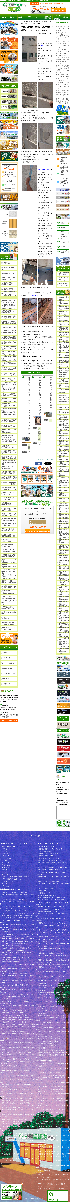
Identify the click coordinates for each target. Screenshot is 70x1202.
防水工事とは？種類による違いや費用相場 (9, 566)
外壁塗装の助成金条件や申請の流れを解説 (64, 308)
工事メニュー (30, 17)
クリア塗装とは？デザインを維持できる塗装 (9, 364)
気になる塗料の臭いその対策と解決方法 (64, 360)
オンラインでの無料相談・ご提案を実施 (64, 298)
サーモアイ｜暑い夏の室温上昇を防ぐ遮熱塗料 (50, 1073)
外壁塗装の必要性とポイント (45, 890)
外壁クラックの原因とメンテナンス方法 (8, 379)
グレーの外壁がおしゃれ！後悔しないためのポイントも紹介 (18, 1133)
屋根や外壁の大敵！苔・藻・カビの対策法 (64, 526)
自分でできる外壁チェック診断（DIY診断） (13, 950)
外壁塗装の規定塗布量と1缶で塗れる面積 (64, 516)
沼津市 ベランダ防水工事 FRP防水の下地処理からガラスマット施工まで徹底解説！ (62, 77)
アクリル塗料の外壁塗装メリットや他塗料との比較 (9, 348)
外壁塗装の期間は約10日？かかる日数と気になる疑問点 (17, 918)
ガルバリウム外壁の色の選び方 (64, 391)
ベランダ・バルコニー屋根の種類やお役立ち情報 (9, 561)
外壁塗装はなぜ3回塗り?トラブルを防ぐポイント (9, 420)
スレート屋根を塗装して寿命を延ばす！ (48, 1041)
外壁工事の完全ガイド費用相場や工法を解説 (8, 301)
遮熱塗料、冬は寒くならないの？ (47, 1144)
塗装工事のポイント (8, 273)
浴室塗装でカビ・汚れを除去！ (8, 540)
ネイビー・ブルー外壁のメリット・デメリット (64, 588)
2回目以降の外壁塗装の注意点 (64, 396)
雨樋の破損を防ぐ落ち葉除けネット (7, 467)
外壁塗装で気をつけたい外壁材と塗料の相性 (9, 623)
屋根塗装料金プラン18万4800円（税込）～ (49, 860)
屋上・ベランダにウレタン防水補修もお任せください (9, 576)
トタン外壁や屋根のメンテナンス (8, 498)
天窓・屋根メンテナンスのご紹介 (8, 446)
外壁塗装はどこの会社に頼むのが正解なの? (13, 1031)
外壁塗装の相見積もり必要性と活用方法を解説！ (64, 324)
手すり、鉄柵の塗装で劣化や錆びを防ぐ (8, 529)
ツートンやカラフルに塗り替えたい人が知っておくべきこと (64, 182)
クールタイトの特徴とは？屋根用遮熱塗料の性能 (64, 640)
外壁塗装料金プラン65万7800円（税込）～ (49, 858)
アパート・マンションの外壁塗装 (47, 1045)
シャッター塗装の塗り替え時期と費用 (8, 545)
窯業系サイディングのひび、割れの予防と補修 (64, 469)
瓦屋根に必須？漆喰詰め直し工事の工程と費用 (50, 953)
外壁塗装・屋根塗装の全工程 (45, 856)
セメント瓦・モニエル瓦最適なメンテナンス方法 (9, 514)
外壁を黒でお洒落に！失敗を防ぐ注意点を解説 (64, 599)
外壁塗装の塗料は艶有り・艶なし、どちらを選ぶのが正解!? (54, 1154)
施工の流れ (39, 17)
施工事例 (13, 17)
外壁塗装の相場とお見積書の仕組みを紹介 (64, 329)
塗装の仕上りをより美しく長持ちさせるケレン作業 (9, 400)
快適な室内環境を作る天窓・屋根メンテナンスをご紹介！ (53, 981)
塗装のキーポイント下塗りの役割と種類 (64, 407)
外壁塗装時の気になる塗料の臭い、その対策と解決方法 (17, 936)
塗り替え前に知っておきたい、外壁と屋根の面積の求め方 (17, 1052)
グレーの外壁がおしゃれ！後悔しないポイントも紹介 (64, 594)
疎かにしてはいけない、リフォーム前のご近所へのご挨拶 (17, 934)
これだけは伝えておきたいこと (10, 856)
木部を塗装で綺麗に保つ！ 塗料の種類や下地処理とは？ (17, 1103)
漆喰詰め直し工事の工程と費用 (64, 500)
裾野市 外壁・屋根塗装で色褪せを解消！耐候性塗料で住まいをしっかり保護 (62, 61)
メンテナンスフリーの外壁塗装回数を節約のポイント (64, 381)
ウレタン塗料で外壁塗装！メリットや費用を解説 (8, 353)
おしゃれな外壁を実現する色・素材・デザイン (64, 583)
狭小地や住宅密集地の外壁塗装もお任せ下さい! (9, 488)
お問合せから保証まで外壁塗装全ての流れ (49, 853)
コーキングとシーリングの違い (9, 602)
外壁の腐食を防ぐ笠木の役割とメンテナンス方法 (9, 452)
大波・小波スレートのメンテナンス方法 (8, 628)
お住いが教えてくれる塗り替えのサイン (8, 278)
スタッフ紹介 (6, 658)
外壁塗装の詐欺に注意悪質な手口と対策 (64, 344)
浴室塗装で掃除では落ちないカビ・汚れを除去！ (51, 1015)
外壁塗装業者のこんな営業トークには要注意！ (64, 453)
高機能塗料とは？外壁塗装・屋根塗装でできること (9, 405)
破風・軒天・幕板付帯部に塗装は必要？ (8, 426)
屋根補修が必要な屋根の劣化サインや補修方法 (9, 472)
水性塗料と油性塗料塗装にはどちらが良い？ (64, 484)
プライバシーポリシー (8, 673)
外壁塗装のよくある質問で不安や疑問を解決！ (64, 303)
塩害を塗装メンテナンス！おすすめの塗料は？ (8, 592)
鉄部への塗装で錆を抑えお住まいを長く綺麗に (9, 519)
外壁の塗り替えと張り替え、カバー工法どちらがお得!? (17, 957)
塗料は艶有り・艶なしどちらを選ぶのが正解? (64, 479)
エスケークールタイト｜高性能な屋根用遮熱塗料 (51, 1089)
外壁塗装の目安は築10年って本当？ (7, 283)
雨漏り (42, 45)
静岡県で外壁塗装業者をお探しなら (11, 879)
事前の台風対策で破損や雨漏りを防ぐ (64, 557)
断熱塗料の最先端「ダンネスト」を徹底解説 (64, 552)
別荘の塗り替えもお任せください (64, 284)
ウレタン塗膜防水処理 (34, 295)
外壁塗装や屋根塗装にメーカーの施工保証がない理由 (64, 427)
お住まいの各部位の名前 (9, 327)
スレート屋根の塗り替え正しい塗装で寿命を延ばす (9, 478)
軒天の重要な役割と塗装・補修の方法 (8, 436)
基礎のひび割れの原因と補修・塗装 (64, 567)
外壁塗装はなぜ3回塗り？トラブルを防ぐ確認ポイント (16, 1015)
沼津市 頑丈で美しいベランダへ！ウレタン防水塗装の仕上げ (62, 28)
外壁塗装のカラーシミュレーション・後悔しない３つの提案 (18, 913)
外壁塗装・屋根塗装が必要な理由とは (12, 945)
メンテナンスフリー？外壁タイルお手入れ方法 (64, 490)
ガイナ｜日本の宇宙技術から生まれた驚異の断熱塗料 (52, 1110)
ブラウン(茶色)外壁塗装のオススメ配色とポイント (64, 614)
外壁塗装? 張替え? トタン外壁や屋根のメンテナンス (52, 937)
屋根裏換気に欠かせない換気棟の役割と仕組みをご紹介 (17, 1098)
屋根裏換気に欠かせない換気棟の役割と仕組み (9, 587)
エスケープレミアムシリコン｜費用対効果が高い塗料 (52, 1087)
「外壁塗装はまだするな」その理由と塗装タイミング (9, 294)
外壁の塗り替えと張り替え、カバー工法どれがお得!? (64, 370)
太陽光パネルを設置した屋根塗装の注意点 (64, 531)
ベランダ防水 (9, 107)
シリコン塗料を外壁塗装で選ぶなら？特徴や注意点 (9, 358)
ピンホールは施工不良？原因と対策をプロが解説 (9, 394)
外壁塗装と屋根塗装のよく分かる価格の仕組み (50, 849)
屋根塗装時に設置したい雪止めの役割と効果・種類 (9, 462)
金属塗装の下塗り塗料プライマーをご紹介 (64, 412)
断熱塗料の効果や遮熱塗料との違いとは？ (64, 547)
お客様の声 (22, 17)
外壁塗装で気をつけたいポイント (9, 415)
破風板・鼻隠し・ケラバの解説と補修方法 (9, 431)
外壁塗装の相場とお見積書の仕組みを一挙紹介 (50, 869)
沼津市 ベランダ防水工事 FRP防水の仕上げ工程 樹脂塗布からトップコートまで (62, 69)
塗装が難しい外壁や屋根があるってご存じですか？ (64, 464)
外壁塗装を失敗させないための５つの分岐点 (14, 911)
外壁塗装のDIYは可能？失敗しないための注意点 (64, 459)
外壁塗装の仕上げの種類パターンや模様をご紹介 (64, 630)
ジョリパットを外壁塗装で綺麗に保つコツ (64, 505)
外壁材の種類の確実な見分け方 (63, 375)
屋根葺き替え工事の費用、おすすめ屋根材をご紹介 (51, 897)
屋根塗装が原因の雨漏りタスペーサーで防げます (9, 483)
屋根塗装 (9, 96)
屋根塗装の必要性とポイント (45, 893)
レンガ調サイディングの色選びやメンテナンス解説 (9, 384)
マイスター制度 (6, 862)
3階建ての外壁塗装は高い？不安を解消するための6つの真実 (18, 938)
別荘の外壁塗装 (42, 1048)
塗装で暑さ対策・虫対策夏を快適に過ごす (9, 368)
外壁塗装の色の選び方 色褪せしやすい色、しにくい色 (16, 899)
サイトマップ (6, 684)
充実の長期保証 (6, 865)
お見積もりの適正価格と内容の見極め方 (64, 339)
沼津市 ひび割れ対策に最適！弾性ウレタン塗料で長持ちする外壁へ (62, 101)
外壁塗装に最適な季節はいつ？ (9, 342)
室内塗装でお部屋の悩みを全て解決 (47, 911)
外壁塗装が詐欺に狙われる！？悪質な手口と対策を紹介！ (17, 1019)
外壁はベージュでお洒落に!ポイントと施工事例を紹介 (64, 609)
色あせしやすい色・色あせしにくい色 (64, 173)
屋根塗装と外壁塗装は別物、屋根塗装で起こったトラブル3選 (18, 1024)
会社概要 (66, 17)
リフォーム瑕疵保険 (7, 858)
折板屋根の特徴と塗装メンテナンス (7, 503)
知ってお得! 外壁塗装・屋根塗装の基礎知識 (13, 943)
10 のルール (5, 860)
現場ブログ (30, 21)
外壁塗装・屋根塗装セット (9, 102)
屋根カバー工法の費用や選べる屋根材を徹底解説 (9, 322)
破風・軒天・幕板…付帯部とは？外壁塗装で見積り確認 (53, 964)
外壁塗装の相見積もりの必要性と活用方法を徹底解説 (16, 1017)
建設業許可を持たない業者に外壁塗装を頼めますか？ (16, 876)
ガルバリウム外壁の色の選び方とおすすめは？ (14, 973)
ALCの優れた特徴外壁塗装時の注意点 (8, 607)
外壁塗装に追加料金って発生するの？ (64, 318)
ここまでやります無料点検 (57, 17)
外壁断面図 (5, 618)
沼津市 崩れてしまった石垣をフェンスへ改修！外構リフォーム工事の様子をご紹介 (62, 52)
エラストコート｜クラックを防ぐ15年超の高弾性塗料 (52, 1098)
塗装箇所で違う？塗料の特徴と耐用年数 (64, 401)
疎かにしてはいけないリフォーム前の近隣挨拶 (64, 355)
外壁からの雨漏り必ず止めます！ (47, 888)
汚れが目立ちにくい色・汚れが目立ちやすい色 (64, 166)
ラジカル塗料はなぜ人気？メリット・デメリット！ (64, 645)
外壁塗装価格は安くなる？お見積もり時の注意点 (8, 306)
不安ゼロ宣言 (5, 867)
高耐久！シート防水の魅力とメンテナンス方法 (9, 581)
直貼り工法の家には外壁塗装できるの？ (64, 474)
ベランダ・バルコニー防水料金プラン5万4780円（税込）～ (54, 867)
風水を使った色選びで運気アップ (64, 159)
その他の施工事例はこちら (45, 459)
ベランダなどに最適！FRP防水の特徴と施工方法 (9, 571)
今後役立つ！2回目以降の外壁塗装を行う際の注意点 (52, 906)
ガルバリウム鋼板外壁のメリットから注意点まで (64, 386)
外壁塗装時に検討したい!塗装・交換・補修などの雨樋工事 (53, 985)
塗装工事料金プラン (48, 17)
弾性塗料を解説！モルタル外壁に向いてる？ (64, 625)
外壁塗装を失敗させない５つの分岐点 (64, 313)
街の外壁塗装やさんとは (8, 846)
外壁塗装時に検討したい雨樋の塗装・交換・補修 (9, 457)
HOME (24, 21)
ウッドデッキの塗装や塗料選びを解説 (8, 535)
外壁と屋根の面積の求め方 (9, 612)
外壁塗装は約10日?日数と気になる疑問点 (64, 349)
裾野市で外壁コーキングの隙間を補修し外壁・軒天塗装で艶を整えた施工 (62, 44)
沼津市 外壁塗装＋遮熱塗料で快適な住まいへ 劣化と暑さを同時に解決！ (62, 94)
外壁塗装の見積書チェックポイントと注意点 (64, 334)
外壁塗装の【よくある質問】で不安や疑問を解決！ (15, 892)
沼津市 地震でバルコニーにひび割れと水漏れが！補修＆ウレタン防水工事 (62, 36)
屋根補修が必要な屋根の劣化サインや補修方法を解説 (52, 994)
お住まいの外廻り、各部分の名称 (11, 959)
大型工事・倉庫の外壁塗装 (45, 1043)
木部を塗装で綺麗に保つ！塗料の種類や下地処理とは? (64, 536)
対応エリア (5, 872)
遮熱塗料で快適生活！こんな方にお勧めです (50, 1091)
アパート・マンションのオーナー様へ (64, 279)
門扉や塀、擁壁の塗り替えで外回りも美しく (50, 909)
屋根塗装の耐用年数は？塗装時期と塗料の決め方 (64, 578)
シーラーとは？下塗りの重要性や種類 (64, 417)
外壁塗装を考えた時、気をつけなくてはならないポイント (17, 1012)
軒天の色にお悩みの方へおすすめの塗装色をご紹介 (9, 441)
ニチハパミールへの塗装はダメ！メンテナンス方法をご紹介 (18, 1105)
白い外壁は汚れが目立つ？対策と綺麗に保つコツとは (64, 604)
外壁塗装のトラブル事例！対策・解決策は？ (64, 573)
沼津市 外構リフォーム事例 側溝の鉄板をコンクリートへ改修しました (62, 85)
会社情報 (4, 869)
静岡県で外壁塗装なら (8, 663)
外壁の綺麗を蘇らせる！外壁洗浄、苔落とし (64, 521)
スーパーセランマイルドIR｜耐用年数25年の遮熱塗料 (52, 1075)
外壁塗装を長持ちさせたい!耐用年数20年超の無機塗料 (64, 422)
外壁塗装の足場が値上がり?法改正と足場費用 (64, 443)
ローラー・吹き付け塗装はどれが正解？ (64, 510)
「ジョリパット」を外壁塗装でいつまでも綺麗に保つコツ (17, 1059)
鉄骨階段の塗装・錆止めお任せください (9, 524)
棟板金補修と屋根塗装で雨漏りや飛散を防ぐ (9, 555)
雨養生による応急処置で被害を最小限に (64, 562)
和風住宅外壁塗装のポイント (64, 495)
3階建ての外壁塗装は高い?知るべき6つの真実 (63, 365)
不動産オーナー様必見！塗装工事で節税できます (64, 433)
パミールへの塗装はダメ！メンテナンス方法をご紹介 (64, 542)
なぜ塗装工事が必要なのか (9, 268)
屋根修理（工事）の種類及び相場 (8, 311)
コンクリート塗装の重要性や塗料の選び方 (8, 550)
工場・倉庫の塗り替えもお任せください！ (64, 274)
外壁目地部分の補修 (43, 169)
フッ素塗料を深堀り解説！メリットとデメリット (64, 619)
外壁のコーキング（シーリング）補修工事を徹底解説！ (53, 930)
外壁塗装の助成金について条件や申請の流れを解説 (51, 923)
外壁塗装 (9, 91)
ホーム (4, 17)
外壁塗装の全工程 (7, 289)
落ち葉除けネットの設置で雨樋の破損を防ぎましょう (52, 992)
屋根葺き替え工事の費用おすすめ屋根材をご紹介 (9, 317)
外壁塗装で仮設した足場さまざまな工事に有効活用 (64, 438)
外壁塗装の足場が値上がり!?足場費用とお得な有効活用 (53, 1052)
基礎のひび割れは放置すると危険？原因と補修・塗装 (16, 1119)
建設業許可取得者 (7, 668)
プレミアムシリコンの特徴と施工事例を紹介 (64, 635)
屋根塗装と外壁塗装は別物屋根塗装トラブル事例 (9, 410)
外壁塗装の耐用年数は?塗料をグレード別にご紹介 (9, 332)
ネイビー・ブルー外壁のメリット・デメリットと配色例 (17, 1130)
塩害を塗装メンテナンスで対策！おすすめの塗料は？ (16, 1100)
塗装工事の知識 (6, 263)
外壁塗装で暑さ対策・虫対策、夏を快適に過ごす (51, 1050)
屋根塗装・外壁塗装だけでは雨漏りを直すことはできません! (18, 941)
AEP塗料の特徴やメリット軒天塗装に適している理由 (64, 651)
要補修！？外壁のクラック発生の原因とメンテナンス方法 (17, 994)
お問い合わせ (6, 678)
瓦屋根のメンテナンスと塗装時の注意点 (9, 509)
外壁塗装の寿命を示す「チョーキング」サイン (9, 374)
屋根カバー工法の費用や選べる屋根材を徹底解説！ (51, 899)
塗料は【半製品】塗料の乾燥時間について (9, 597)
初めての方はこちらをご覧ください (47, 846)
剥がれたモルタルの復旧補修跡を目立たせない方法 (9, 389)
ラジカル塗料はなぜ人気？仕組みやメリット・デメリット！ (18, 1158)
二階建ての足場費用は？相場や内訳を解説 (64, 448)
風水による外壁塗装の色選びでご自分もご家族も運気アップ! (18, 915)
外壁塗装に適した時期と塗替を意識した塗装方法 (9, 337)
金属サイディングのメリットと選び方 (8, 493)
